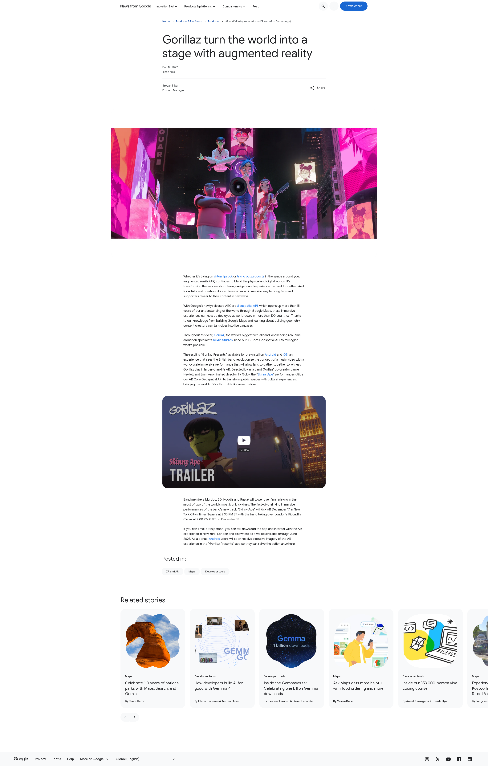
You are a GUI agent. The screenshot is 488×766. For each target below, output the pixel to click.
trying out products (250, 276)
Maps (192, 571)
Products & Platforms (189, 21)
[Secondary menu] (334, 6)
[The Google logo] (21, 759)
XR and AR (172, 571)
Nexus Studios (223, 340)
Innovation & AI (164, 6)
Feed (256, 6)
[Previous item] (125, 717)
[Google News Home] (135, 6)
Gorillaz (219, 335)
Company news (232, 6)
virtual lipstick (223, 276)
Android (270, 355)
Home (166, 21)
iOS (285, 355)
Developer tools (215, 571)
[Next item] (134, 717)
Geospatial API (247, 306)
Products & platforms (198, 6)
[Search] (323, 6)
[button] (354, 6)
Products (213, 21)
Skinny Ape (265, 374)
